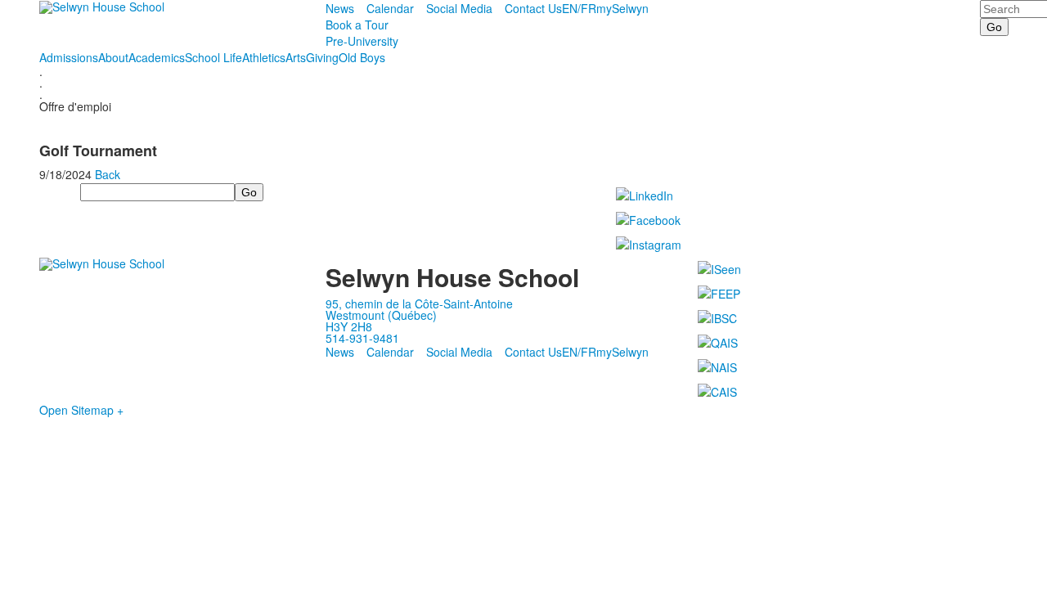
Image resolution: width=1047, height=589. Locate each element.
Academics (156, 57)
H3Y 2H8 (349, 326)
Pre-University (362, 41)
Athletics (263, 57)
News (340, 8)
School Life (213, 57)
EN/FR (579, 8)
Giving (322, 57)
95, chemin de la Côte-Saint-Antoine (419, 303)
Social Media (459, 8)
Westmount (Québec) (381, 315)
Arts (295, 57)
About (113, 57)
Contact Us (533, 8)
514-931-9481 (362, 338)
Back (107, 174)
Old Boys (362, 57)
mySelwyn (622, 8)
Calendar (390, 8)
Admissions (68, 57)
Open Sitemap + (81, 410)
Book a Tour (357, 24)
